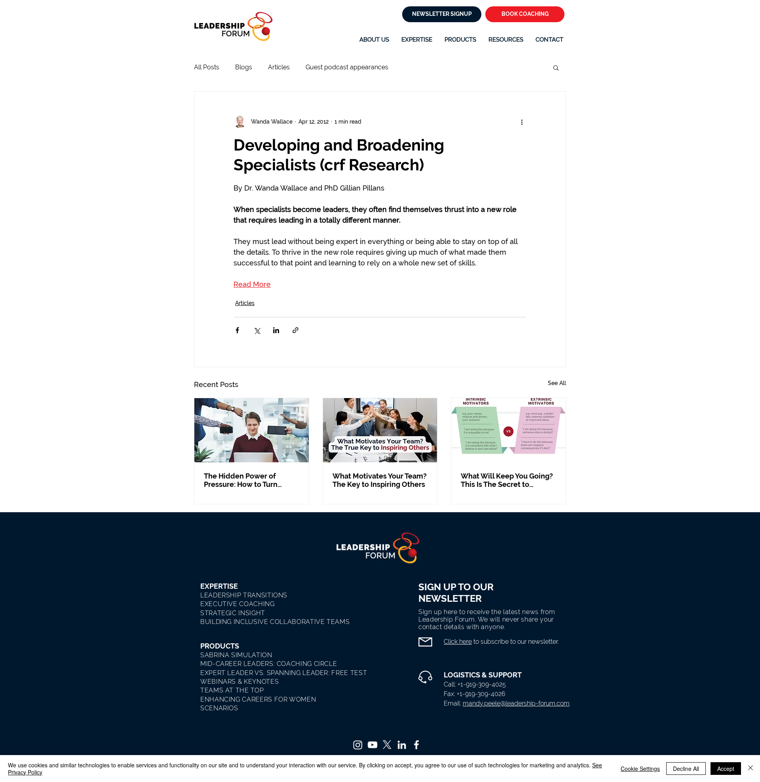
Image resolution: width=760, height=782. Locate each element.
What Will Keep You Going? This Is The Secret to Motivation (507, 480)
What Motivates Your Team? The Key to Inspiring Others (379, 480)
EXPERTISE (219, 586)
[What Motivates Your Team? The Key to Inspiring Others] (380, 430)
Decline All (686, 768)
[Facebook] (416, 745)
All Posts (206, 67)
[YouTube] (372, 745)
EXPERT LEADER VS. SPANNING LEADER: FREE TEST (283, 673)
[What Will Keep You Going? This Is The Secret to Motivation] (508, 430)
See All (557, 383)
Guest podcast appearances (347, 67)
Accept (725, 768)
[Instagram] (358, 745)
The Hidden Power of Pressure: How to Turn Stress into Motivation (241, 480)
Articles (279, 67)
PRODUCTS (219, 646)
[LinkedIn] (402, 745)
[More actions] (521, 121)
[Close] (750, 768)
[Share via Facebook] (237, 330)
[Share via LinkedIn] (276, 330)
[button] (416, 39)
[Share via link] (295, 330)
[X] (387, 745)
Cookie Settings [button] (640, 768)
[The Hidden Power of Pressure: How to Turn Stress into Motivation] (251, 430)
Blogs (243, 67)
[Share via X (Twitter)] (256, 330)
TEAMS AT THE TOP (232, 690)
